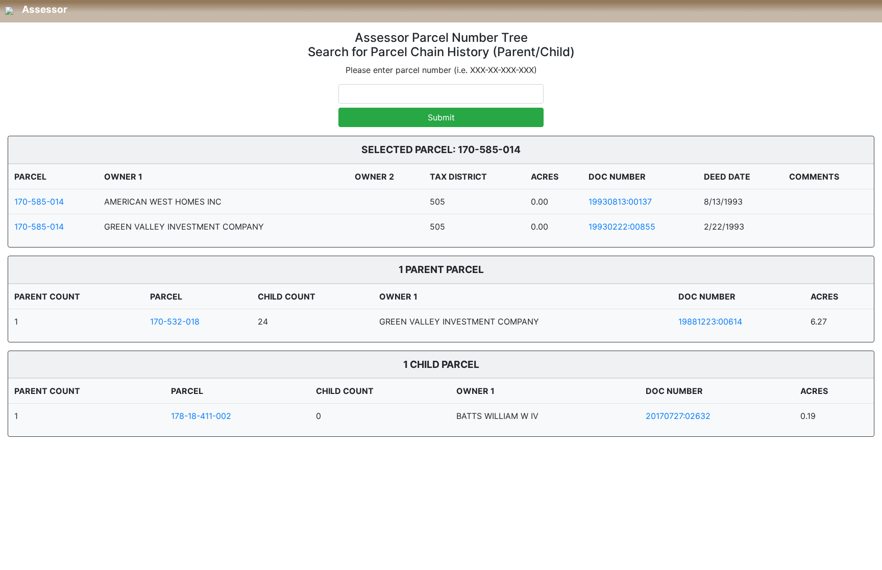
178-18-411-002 (201, 416)
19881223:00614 (710, 321)
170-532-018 (175, 321)
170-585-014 (39, 201)
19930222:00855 (622, 226)
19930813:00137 (620, 201)
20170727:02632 (678, 416)
